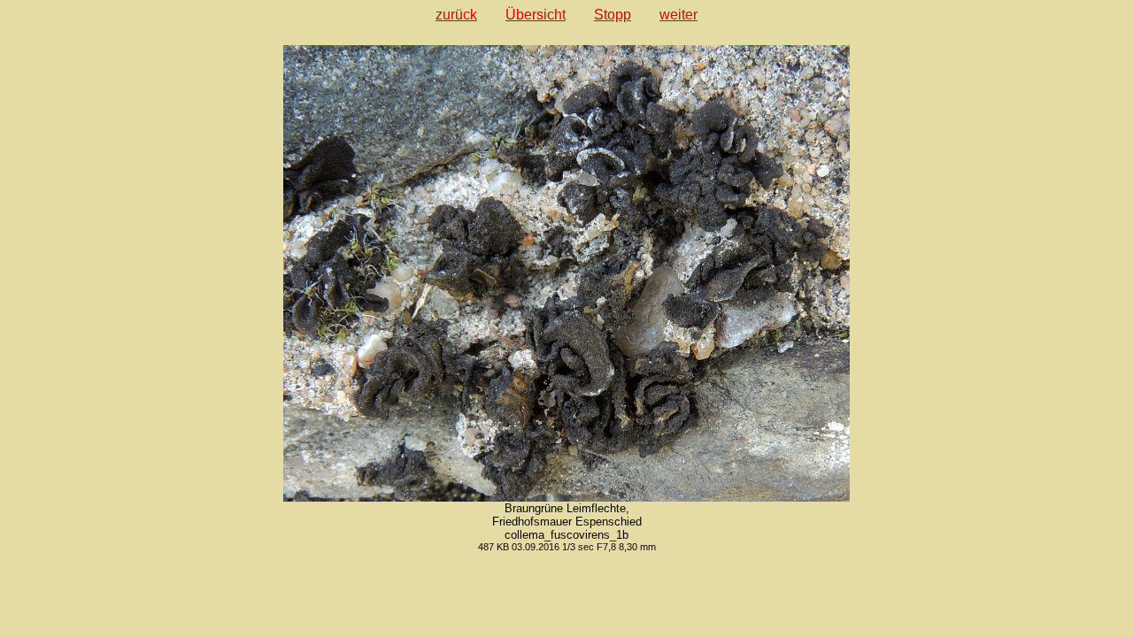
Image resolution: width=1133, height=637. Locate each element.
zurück (456, 14)
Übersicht (535, 14)
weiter (678, 14)
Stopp (612, 14)
